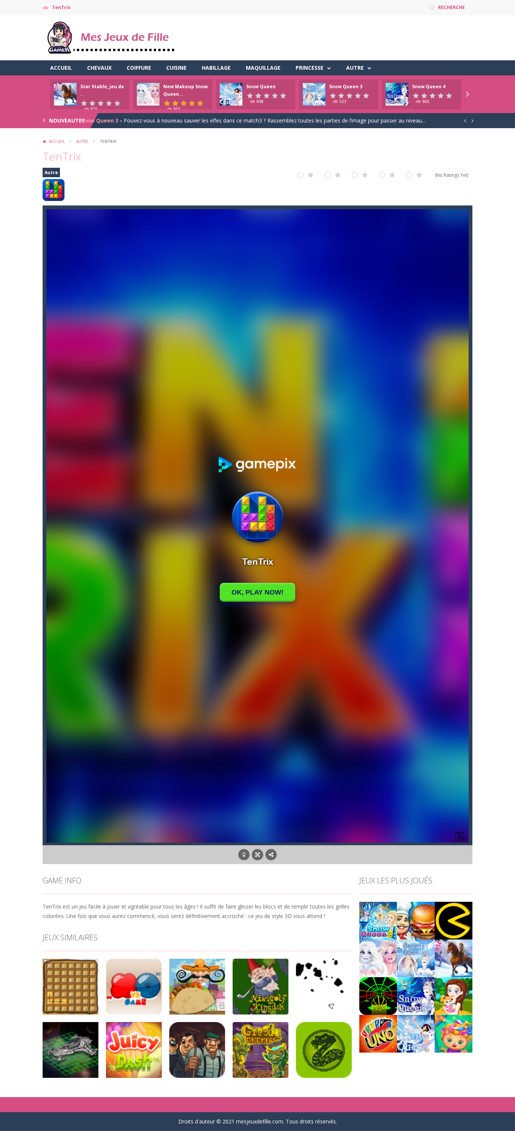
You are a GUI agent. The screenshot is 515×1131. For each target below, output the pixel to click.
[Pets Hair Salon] (453, 1033)
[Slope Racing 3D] (378, 995)
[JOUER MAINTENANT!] (65, 93)
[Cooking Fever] (416, 920)
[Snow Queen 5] (378, 920)
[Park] (453, 995)
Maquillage (263, 67)
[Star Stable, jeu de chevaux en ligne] (453, 957)
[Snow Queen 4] (416, 995)
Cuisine (176, 67)
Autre (355, 67)
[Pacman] (453, 920)
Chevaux (99, 67)
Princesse (309, 67)
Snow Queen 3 (345, 86)
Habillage (216, 67)
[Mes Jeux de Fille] (110, 37)
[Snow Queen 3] (416, 957)
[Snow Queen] (416, 1033)
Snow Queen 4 (428, 86)
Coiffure (139, 67)
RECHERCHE (451, 7)
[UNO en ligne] (378, 1033)
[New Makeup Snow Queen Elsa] (378, 957)
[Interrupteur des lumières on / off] (244, 854)
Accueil (61, 67)
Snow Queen (261, 86)
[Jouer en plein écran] (257, 854)
